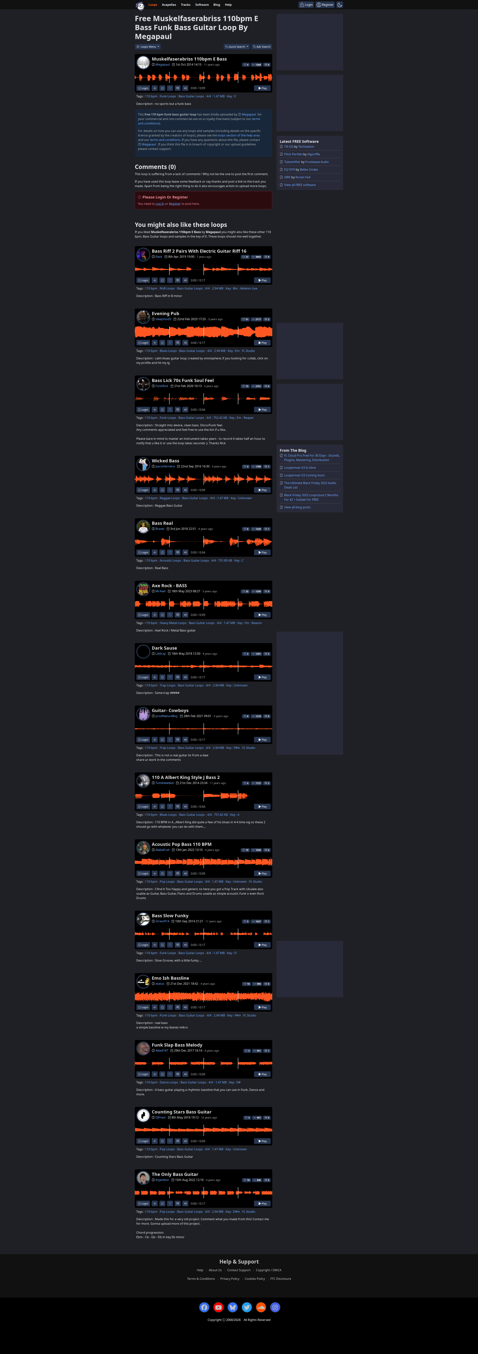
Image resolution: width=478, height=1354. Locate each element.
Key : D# (234, 1082)
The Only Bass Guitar (175, 1174)
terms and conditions (165, 140)
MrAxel (160, 591)
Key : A (234, 815)
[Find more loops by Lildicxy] (155, 677)
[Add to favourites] (170, 88)
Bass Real (162, 523)
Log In (160, 204)
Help (228, 5)
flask (159, 257)
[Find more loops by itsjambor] (155, 1203)
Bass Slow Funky (170, 915)
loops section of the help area (239, 135)
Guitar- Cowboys (170, 710)
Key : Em (234, 351)
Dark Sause (164, 648)
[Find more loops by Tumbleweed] (155, 806)
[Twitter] (247, 1307)
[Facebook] (204, 1307)
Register (175, 204)
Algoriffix (313, 154)
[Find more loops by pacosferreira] (155, 490)
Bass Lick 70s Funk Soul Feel (183, 380)
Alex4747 (162, 1050)
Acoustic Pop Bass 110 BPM (182, 844)
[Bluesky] (232, 1307)
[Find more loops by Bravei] (155, 552)
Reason (257, 623)
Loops (152, 5)
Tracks (185, 5)
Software (202, 5)
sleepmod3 (163, 319)
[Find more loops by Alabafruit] (155, 873)
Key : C (239, 560)
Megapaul (163, 64)
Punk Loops (168, 1015)
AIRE (287, 177)
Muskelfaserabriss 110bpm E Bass (189, 59)
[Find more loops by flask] (155, 280)
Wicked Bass (165, 461)
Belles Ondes (309, 169)
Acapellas (169, 5)
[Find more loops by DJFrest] (155, 1141)
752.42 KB (220, 418)
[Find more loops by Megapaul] (155, 88)
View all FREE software (300, 185)
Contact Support (239, 1270)
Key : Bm (232, 288)
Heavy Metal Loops (173, 623)
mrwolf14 (162, 921)
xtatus (160, 984)
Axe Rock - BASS (169, 585)
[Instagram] (275, 1307)
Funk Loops (168, 96)
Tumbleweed (165, 783)
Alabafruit (163, 850)
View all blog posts (297, 507)
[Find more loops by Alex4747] (155, 1074)
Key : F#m (233, 748)
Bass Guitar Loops (191, 96)
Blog (216, 5)
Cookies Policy (255, 1279)
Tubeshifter (292, 162)
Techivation (306, 146)
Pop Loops (167, 881)
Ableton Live (248, 288)
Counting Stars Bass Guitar (182, 1112)
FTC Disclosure (280, 1279)
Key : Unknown (241, 498)
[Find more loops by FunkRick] (155, 409)
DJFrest (161, 1117)
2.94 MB (217, 288)
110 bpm (151, 96)
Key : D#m (233, 1212)
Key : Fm (243, 623)
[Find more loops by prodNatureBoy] (155, 740)
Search (264, 46)
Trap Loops (168, 685)
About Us (215, 1270)
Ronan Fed (302, 177)
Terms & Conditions (201, 1279)
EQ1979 (289, 169)
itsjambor (162, 1180)
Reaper (249, 418)
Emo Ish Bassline (170, 978)
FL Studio (248, 351)
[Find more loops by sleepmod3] (155, 343)
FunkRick (162, 386)
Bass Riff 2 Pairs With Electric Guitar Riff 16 (199, 251)
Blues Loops (168, 351)
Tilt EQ (288, 146)
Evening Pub (165, 313)
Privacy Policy (229, 1279)
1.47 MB (219, 96)
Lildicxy (161, 653)
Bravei (160, 529)
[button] (339, 4)
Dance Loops (169, 1082)
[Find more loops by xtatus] (155, 1007)
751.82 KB (221, 815)
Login (144, 88)
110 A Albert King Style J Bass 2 (186, 777)
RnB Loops (167, 288)
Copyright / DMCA (268, 1270)
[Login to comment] (178, 88)
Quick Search (237, 46)
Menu (149, 46)
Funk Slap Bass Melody (177, 1045)
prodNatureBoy (167, 716)
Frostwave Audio (317, 162)
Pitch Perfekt (293, 154)
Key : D (232, 953)
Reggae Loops (170, 498)
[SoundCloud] (261, 1307)
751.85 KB (225, 560)
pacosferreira (165, 466)
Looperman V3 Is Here (300, 468)
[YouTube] (218, 1307)
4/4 (209, 96)
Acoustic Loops (170, 560)
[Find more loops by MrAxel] (155, 615)
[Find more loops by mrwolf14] (155, 945)
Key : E (231, 96)
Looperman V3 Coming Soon (304, 475)
